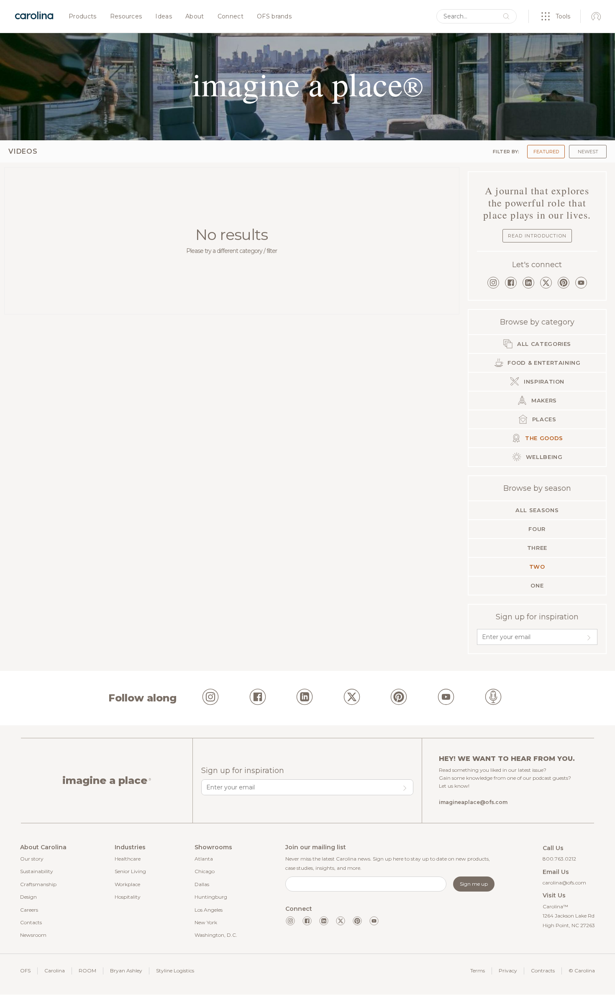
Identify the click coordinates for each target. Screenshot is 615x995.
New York (206, 922)
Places (543, 419)
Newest (588, 152)
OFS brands (274, 16)
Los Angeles (209, 910)
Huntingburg (211, 897)
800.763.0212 (559, 859)
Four (537, 529)
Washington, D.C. (216, 935)
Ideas (163, 16)
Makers (543, 400)
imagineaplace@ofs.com (473, 802)
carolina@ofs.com (564, 882)
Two (537, 566)
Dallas (202, 884)
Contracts (543, 970)
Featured (546, 152)
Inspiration (543, 381)
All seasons (537, 510)
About (194, 16)
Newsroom (33, 935)
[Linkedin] (324, 921)
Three (537, 547)
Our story (32, 859)
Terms (477, 970)
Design (28, 897)
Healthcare (128, 859)
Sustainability (36, 871)
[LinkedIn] (528, 282)
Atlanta (204, 859)
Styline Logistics (175, 970)
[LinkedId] (304, 698)
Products (83, 16)
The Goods (543, 438)
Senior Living (130, 871)
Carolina (54, 970)
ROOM (87, 970)
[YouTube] (581, 282)
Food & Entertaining (543, 362)
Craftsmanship (38, 884)
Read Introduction (537, 236)
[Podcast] (493, 698)
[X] (546, 282)
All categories (543, 343)
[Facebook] (511, 282)
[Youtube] (374, 921)
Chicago (205, 871)
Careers (29, 910)
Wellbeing (543, 457)
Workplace (127, 884)
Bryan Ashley (126, 970)
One (536, 585)
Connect (230, 16)
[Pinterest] (563, 282)
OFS (25, 970)
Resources (126, 16)
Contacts (31, 922)
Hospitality (128, 897)
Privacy (508, 970)
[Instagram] (493, 282)
